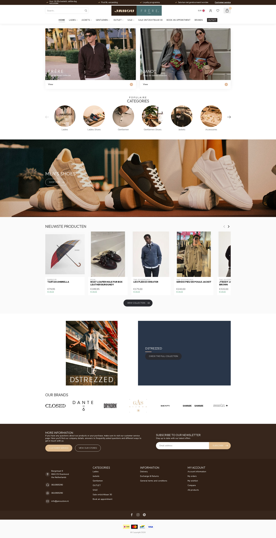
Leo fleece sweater (145, 282)
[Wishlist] (217, 11)
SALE (130, 20)
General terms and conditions (153, 480)
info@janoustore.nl (60, 501)
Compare (192, 485)
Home (62, 20)
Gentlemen (102, 20)
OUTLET (118, 20)
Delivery (144, 471)
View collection (136, 303)
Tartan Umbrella (58, 282)
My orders (192, 476)
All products (193, 490)
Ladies (72, 20)
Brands (199, 20)
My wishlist (193, 480)
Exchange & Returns (149, 476)
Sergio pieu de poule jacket (193, 282)
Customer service (223, 2)
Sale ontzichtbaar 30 (150, 20)
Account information (197, 471)
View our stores (88, 448)
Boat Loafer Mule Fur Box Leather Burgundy (106, 283)
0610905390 (57, 484)
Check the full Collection (163, 356)
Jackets (86, 20)
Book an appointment (178, 20)
